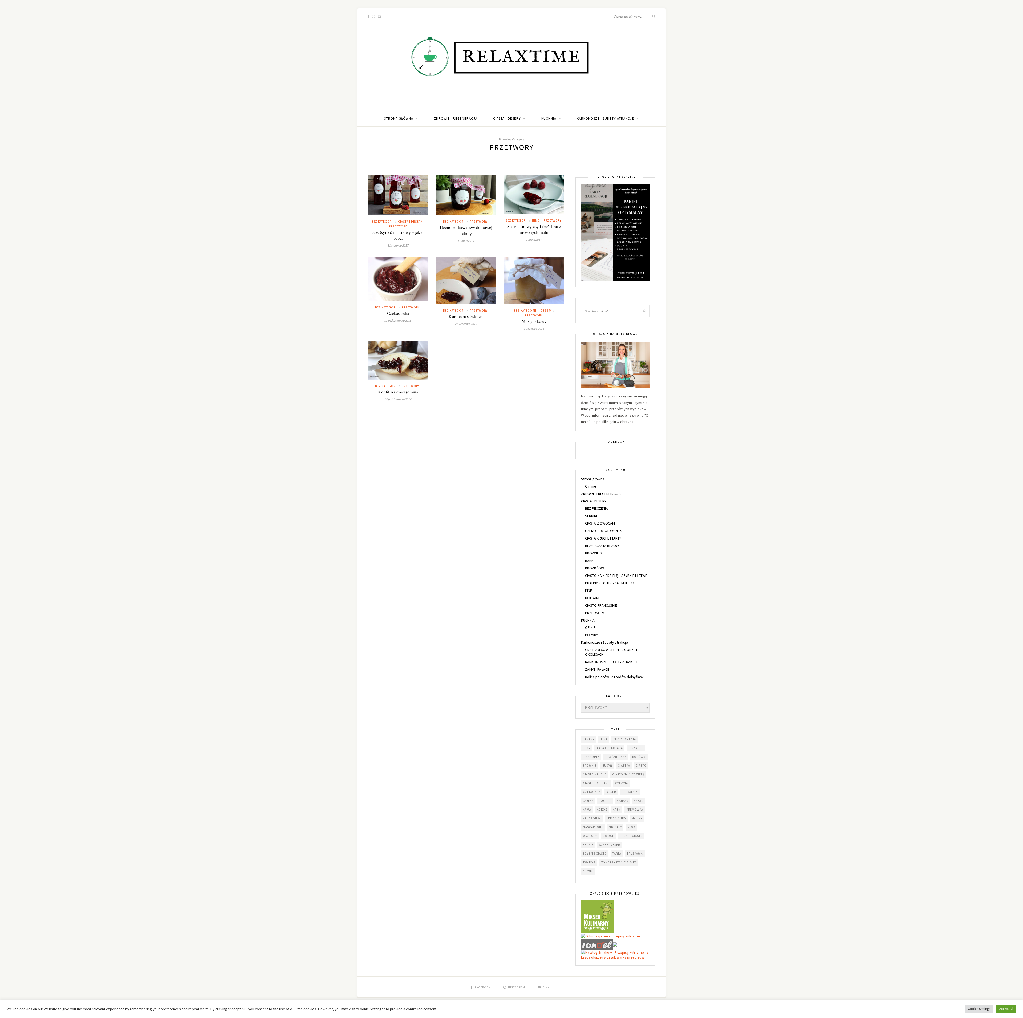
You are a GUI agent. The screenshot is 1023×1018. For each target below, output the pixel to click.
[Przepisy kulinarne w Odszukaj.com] (610, 935)
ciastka (624, 765)
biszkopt (635, 748)
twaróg (589, 862)
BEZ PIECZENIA (596, 508)
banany (588, 739)
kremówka (634, 809)
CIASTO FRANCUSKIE (601, 605)
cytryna (621, 783)
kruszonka (592, 818)
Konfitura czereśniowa (398, 392)
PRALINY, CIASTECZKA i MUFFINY (610, 583)
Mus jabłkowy (533, 321)
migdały (615, 827)
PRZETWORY (398, 226)
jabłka (588, 801)
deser (611, 792)
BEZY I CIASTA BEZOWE (603, 545)
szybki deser (609, 845)
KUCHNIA (548, 118)
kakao (639, 801)
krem (617, 809)
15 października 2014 (398, 399)
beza (604, 739)
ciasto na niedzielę (628, 774)
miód (631, 827)
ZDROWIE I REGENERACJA (455, 118)
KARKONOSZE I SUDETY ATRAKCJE (611, 661)
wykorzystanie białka (619, 862)
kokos (602, 809)
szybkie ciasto (595, 853)
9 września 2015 (534, 329)
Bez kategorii (382, 221)
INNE (535, 220)
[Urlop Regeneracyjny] (615, 232)
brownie (590, 765)
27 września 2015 (466, 324)
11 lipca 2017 (466, 241)
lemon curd (616, 818)
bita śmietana (616, 757)
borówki (639, 757)
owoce (608, 836)
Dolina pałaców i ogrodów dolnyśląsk (614, 676)
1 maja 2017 (534, 240)
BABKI (589, 560)
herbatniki (630, 792)
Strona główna (398, 118)
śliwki (588, 871)
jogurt (605, 801)
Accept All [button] (1006, 1009)
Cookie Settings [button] (979, 1009)
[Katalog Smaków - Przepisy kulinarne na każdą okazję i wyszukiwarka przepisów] (615, 954)
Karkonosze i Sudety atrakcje (605, 118)
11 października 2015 (398, 321)
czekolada (592, 792)
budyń (607, 765)
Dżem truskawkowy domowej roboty (466, 230)
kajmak (622, 801)
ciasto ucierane (596, 783)
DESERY (546, 310)
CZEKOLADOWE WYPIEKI (604, 530)
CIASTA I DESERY (507, 118)
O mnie (590, 486)
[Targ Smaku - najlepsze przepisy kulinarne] (615, 943)
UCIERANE (592, 597)
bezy (586, 748)
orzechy (590, 836)
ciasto (641, 765)
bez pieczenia (624, 739)
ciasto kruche (595, 774)
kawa (587, 809)
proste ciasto (631, 836)
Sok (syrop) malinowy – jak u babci (398, 235)
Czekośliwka (398, 313)
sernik (588, 845)
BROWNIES (593, 553)
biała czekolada (609, 748)
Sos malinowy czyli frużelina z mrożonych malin (534, 229)
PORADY (591, 635)
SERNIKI (591, 515)
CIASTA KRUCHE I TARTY (603, 538)
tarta (616, 853)
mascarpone (593, 827)
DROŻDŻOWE (595, 568)
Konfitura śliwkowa (466, 317)
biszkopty (591, 757)
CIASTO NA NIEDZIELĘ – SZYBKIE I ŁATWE (616, 575)
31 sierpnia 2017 (398, 245)
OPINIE (590, 627)
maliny (637, 818)
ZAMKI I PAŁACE (597, 669)
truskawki (635, 853)
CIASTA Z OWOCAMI (600, 523)
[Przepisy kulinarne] (597, 916)
